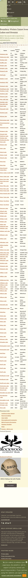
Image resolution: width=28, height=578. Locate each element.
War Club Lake (4, 99)
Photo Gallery (5, 554)
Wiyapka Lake (4, 342)
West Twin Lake (4, 197)
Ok (24, 575)
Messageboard (11, 12)
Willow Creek (3, 285)
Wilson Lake (3, 290)
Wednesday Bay (4, 140)
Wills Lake (3, 287)
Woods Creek (4, 403)
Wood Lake (3, 390)
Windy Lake (3, 318)
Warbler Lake (4, 102)
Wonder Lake (4, 388)
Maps (3, 426)
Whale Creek (3, 213)
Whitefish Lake (4, 254)
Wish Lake (3, 329)
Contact (5, 24)
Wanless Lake (4, 93)
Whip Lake (3, 224)
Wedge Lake (3, 138)
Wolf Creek (3, 357)
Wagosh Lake (4, 71)
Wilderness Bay (4, 280)
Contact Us (10, 16)
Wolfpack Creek (4, 375)
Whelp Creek (3, 219)
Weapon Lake (4, 131)
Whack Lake (3, 211)
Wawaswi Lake (4, 127)
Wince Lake (3, 301)
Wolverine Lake (4, 386)
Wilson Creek (3, 288)
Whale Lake (3, 216)
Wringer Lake (4, 405)
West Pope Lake (4, 190)
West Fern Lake (4, 179)
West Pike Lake (4, 186)
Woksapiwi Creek (5, 346)
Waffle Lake (3, 62)
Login (9, 5)
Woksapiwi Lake (4, 349)
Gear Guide (4, 418)
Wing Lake (3, 325)
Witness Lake (4, 339)
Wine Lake (3, 321)
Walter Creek (4, 78)
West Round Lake (5, 193)
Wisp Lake (3, 336)
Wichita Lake (3, 263)
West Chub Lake (4, 176)
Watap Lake (3, 116)
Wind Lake (3, 316)
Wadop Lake (3, 60)
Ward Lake (3, 106)
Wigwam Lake (4, 266)
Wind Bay (2, 312)
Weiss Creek (3, 155)
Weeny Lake (3, 144)
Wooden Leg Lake (5, 392)
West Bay (3, 161)
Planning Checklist (6, 424)
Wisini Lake (3, 332)
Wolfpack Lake (4, 379)
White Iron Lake (4, 250)
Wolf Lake (3, 364)
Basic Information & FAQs (8, 556)
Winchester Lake (4, 308)
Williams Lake (4, 283)
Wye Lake (3, 407)
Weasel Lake (3, 134)
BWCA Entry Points (6, 558)
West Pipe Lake (4, 188)
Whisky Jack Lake (5, 231)
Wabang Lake (4, 54)
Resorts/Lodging (6, 415)
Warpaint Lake (4, 109)
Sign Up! (9, 9)
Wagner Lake (3, 68)
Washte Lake (3, 112)
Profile (19, 2)
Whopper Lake (4, 260)
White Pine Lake (4, 252)
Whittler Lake (4, 256)
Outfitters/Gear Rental (7, 413)
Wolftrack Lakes (4, 383)
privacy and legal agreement (12, 575)
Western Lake (4, 208)
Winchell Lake (4, 304)
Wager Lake (3, 65)
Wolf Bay (2, 353)
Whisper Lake (4, 235)
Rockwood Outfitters (6, 457)
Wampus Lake (4, 82)
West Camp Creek (5, 172)
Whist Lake (3, 238)
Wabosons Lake (4, 57)
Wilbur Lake (3, 276)
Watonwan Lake (4, 120)
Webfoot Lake (4, 136)
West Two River (4, 201)
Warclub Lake (4, 104)
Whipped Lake (4, 226)
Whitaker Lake (4, 242)
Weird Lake (3, 152)
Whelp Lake (3, 221)
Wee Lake (3, 142)
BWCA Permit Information (8, 422)
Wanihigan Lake (4, 89)
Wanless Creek (4, 91)
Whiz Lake (3, 258)
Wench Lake (3, 158)
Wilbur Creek (3, 272)
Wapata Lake (4, 96)
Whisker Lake (4, 228)
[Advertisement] (11, 496)
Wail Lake (2, 75)
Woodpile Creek (4, 400)
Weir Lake (3, 148)
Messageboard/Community (9, 420)
